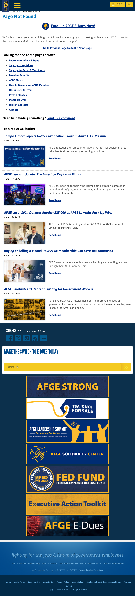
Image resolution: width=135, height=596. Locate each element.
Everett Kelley (34, 564)
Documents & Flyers (20, 89)
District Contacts (18, 104)
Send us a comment (61, 118)
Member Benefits (19, 75)
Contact (127, 582)
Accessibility (77, 582)
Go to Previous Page (55, 47)
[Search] (129, 4)
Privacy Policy (63, 582)
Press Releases (18, 94)
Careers (13, 109)
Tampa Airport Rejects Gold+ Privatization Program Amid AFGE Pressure (55, 136)
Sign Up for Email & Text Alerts (27, 70)
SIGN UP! (13, 367)
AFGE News (16, 80)
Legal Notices (34, 582)
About (8, 582)
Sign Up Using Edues (21, 65)
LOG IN (119, 4)
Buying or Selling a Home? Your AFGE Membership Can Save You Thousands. (58, 251)
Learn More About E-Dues (24, 60)
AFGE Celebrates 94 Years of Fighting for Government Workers (48, 289)
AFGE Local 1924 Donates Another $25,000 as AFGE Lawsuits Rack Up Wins (58, 212)
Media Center (19, 582)
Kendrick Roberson (116, 564)
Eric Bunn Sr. (72, 564)
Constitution (48, 582)
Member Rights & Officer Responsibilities (103, 582)
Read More (55, 158)
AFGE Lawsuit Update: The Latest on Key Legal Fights (42, 174)
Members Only (17, 99)
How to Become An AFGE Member (29, 85)
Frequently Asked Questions (91, 570)
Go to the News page (79, 47)
